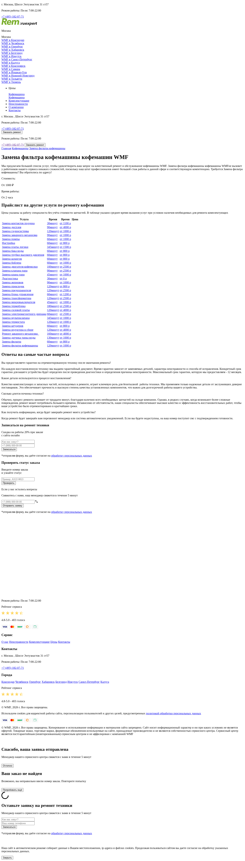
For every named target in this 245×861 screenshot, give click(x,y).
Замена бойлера (11, 262)
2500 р (65, 266)
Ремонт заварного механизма (20, 333)
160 (53, 333)
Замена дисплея (11, 227)
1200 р (65, 294)
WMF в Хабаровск (12, 49)
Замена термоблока (13, 306)
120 (53, 231)
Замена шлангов (12, 258)
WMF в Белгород (11, 52)
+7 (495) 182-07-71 (12, 16)
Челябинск (21, 681)
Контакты (15, 110)
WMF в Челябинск (12, 43)
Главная (6, 148)
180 (53, 306)
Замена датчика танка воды (19, 337)
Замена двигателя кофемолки (20, 266)
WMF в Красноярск (13, 65)
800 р (65, 243)
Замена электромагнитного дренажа (24, 314)
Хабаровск (48, 681)
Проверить (8, 483)
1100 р (65, 223)
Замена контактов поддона (18, 223)
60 (52, 239)
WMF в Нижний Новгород (17, 75)
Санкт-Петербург (89, 681)
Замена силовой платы (16, 310)
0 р (63, 278)
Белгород (61, 681)
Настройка (8, 243)
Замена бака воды (13, 250)
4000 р (65, 227)
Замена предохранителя (16, 290)
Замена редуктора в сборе (17, 329)
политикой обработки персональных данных (173, 713)
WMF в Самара (10, 69)
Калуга (104, 681)
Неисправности (18, 103)
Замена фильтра (11, 341)
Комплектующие (19, 100)
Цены (53, 641)
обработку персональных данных (71, 455)
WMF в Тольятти (11, 78)
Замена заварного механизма (19, 235)
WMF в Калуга (10, 62)
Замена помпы (11, 239)
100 (53, 266)
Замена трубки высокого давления (23, 254)
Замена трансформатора (16, 298)
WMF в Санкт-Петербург (16, 59)
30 (52, 223)
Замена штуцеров (12, 325)
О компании (16, 107)
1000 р (65, 231)
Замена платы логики (15, 246)
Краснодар (8, 681)
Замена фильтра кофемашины (47, 148)
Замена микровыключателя (18, 302)
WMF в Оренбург (12, 46)
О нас (4, 641)
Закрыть (7, 857)
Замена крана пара (13, 274)
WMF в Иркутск (11, 56)
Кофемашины (20, 148)
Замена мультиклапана (16, 317)
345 (53, 246)
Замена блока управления (17, 294)
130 (53, 337)
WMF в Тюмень (11, 82)
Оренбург (35, 681)
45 (52, 274)
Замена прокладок (13, 286)
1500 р (65, 246)
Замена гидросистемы (15, 231)
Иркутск (72, 681)
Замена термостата (13, 321)
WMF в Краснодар (12, 40)
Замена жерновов (12, 282)
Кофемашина (17, 94)
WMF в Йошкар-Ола (14, 72)
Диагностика (10, 278)
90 (52, 227)
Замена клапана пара (14, 270)
